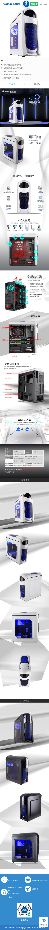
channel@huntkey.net (39, 880)
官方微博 (35, 889)
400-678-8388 (13, 880)
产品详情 (12, 84)
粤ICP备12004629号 (11, 927)
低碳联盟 (34, 4)
